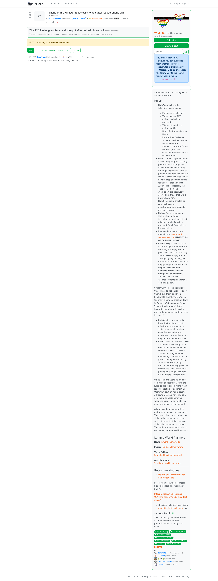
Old (67, 50)
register (54, 42)
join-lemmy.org (182, 576)
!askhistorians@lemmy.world (167, 463)
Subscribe (171, 40)
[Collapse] (30, 57)
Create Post (68, 3)
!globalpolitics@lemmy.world (168, 455)
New (60, 50)
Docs (163, 576)
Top (37, 50)
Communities (54, 3)
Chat (76, 50)
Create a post (171, 46)
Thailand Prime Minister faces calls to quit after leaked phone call (85, 12)
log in (44, 42)
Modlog (158, 547)
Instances (154, 576)
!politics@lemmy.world (172, 447)
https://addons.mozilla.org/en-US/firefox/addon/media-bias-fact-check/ (171, 497)
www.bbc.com (52, 16)
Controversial (48, 50)
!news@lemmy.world (170, 442)
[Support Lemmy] (77, 3)
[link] (53, 22)
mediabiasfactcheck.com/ (170, 508)
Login (177, 3)
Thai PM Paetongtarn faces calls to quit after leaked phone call (66, 30)
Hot (30, 50)
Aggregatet (38, 3)
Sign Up (185, 3)
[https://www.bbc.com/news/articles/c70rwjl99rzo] (39, 16)
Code (170, 576)
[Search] (171, 3)
